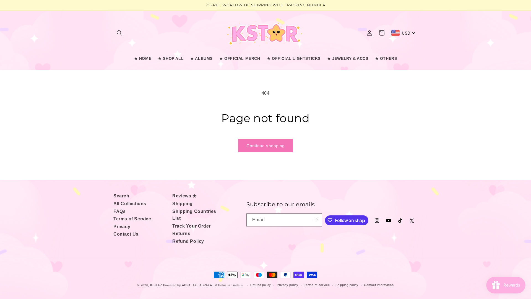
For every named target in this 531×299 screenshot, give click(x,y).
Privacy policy (287, 285)
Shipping (182, 203)
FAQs (119, 211)
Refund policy (260, 285)
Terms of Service (132, 218)
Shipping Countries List (194, 215)
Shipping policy (346, 285)
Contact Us (126, 234)
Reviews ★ (184, 196)
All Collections (129, 203)
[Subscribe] (316, 219)
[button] (119, 33)
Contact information (379, 285)
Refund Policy (188, 241)
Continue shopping (265, 145)
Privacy (121, 226)
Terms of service (317, 285)
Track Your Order (191, 226)
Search (121, 196)
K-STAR (156, 285)
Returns (181, 233)
